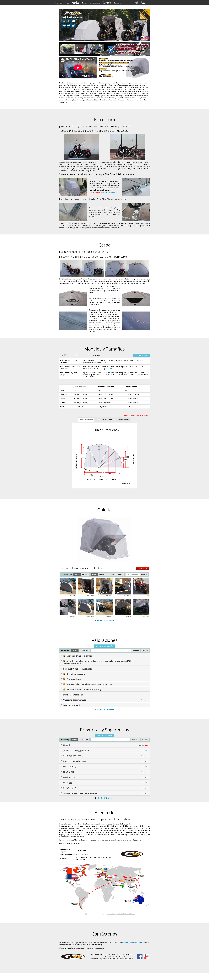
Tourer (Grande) (123, 420)
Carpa (67, 3)
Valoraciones (95, 3)
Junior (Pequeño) (86, 420)
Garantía (117, 3)
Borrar (145, 650)
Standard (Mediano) (104, 420)
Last (112, 621)
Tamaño (135, 650)
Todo (94, 574)
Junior (101, 574)
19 (105, 798)
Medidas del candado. (110, 193)
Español (151, 8)
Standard (110, 574)
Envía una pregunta (104, 735)
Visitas (85, 574)
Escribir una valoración (104, 646)
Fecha (77, 574)
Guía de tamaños (141, 355)
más (104, 362)
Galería (84, 3)
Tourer (120, 574)
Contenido (84, 650)
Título (74, 650)
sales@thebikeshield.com (132, 943)
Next (108, 621)
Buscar (144, 574)
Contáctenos (119, 8)
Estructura (58, 3)
